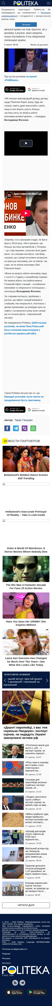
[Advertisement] (26, 363)
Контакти (6, 963)
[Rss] (15, 983)
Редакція (6, 953)
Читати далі (26, 905)
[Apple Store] (14, 992)
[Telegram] (16, 428)
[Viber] (24, 428)
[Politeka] (26, 3)
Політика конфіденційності (14, 949)
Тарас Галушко (24, 420)
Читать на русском (39, 45)
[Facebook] (7, 428)
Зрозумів (26, 24)
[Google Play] (37, 992)
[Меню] (48, 3)
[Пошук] (3, 3)
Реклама (6, 958)
